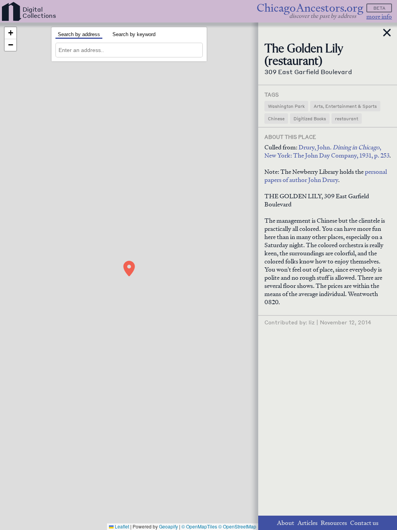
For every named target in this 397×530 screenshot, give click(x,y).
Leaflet (121, 526)
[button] (129, 268)
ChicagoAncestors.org (310, 8)
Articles (307, 523)
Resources (334, 523)
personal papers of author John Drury (325, 176)
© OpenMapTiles (199, 526)
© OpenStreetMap (237, 526)
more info (379, 16)
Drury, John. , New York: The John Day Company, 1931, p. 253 (326, 151)
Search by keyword (133, 34)
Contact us (364, 523)
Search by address (79, 34)
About (285, 523)
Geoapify (168, 526)
